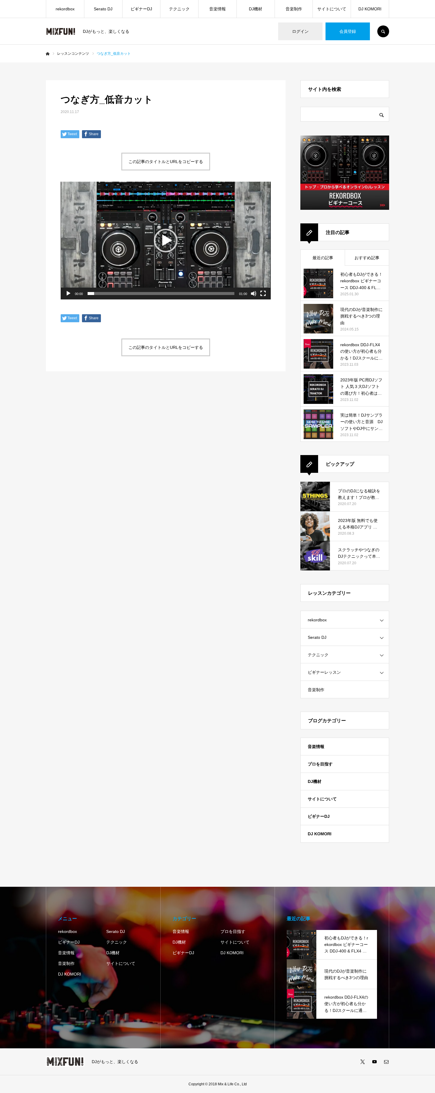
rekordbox (65, 9)
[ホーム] (47, 54)
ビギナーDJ (141, 9)
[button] (166, 240)
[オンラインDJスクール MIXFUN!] (60, 32)
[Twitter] (362, 1062)
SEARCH (383, 31)
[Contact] (386, 1062)
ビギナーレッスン (324, 672)
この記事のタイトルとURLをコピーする (165, 161)
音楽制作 (294, 9)
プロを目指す (320, 764)
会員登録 (347, 31)
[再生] (68, 293)
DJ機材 (255, 9)
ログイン (300, 31)
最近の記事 (322, 257)
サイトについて (331, 9)
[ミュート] (254, 293)
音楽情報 (217, 9)
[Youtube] (374, 1062)
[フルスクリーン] (263, 293)
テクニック (179, 9)
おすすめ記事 (367, 257)
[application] (166, 240)
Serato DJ (103, 9)
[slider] (161, 293)
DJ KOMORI (369, 9)
